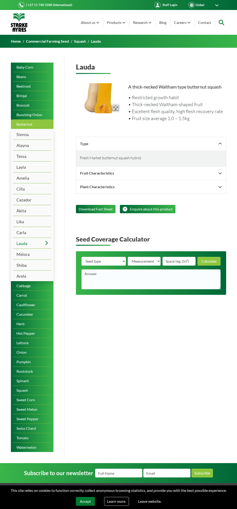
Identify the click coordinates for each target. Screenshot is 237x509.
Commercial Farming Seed (47, 41)
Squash (80, 41)
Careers (180, 22)
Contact (204, 22)
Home (16, 41)
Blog (162, 22)
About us (88, 22)
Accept (85, 501)
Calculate (208, 261)
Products (114, 22)
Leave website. (149, 501)
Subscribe (202, 473)
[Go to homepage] (19, 22)
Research (140, 22)
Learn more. (116, 501)
